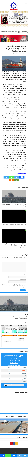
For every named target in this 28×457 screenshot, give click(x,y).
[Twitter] (16, 177)
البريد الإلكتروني (22, 279)
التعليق (24, 261)
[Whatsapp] (11, 177)
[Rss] (16, 443)
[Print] (11, 180)
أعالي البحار (20, 31)
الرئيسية (25, 31)
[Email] (16, 180)
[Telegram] (6, 177)
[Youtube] (11, 443)
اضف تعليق (8, 53)
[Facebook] (21, 177)
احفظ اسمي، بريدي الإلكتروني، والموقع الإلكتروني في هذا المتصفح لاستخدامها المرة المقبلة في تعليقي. (14, 286)
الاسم (24, 274)
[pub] (14, 18)
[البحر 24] (14, 5)
